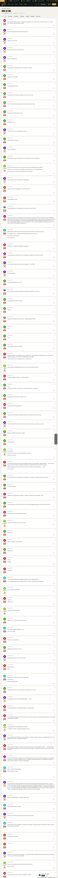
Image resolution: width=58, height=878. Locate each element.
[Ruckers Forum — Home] (4, 4)
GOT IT (47, 875)
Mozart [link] (6, 13)
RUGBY (5, 8)
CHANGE (43, 875)
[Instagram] (56, 440)
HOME (9, 4)
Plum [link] (5, 218)
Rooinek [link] (4, 464)
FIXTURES (2, 0)
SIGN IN (49, 4)
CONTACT (25, 4)
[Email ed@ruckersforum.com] (56, 443)
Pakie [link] (5, 68)
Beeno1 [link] (4, 232)
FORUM (16, 4)
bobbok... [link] (4, 189)
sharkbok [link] (4, 209)
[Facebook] (56, 438)
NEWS (12, 4)
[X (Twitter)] (56, 435)
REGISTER (54, 4)
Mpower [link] (4, 32)
